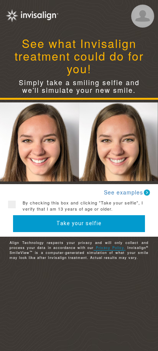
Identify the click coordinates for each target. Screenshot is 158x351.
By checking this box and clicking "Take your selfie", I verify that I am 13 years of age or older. (83, 206)
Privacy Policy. (109, 247)
